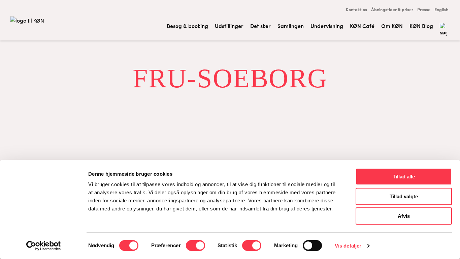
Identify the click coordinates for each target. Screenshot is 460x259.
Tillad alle (404, 176)
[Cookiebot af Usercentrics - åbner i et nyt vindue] (43, 246)
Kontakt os (356, 9)
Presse (423, 9)
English (441, 9)
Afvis (404, 216)
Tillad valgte (404, 196)
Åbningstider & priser (392, 9)
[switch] (195, 245)
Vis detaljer (348, 246)
